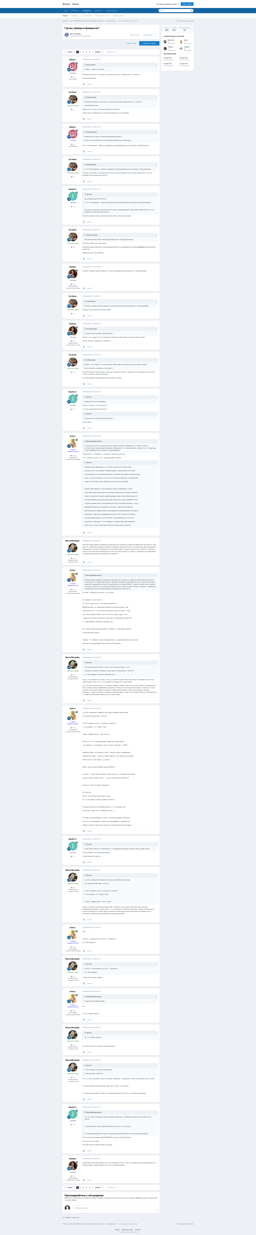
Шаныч (72, 60)
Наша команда (86, 15)
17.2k (73, 284)
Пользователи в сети (102, 15)
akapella (187, 47)
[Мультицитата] (83, 84)
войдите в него (141, 1198)
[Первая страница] (65, 52)
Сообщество (86, 10)
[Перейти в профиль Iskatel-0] (72, 196)
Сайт (66, 10)
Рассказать (135, 35)
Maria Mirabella (73, 541)
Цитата (89, 84)
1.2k (73, 109)
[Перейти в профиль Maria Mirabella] (72, 547)
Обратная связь (127, 1230)
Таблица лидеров (118, 15)
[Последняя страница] (102, 52)
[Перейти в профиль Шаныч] (72, 66)
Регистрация (187, 4)
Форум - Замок (70, 4)
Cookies (137, 1230)
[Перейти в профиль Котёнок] (72, 99)
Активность (98, 10)
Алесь (72, 436)
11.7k (73, 206)
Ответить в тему (149, 43)
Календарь (74, 15)
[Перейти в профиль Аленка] (66, 35)
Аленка (78, 34)
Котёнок (72, 92)
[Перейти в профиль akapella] (181, 48)
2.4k (73, 558)
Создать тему (131, 43)
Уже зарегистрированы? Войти (167, 4)
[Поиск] (191, 10)
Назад (70, 52)
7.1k (73, 77)
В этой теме (182, 10)
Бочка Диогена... (85, 36)
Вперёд (97, 52)
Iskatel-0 (72, 189)
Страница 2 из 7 (112, 52)
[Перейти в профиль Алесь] (72, 443)
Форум (65, 15)
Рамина (72, 267)
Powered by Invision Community (128, 1232)
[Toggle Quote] (85, 64)
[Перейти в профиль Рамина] (72, 273)
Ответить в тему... (81, 1208)
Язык (117, 1230)
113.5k (74, 455)
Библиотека (75, 10)
